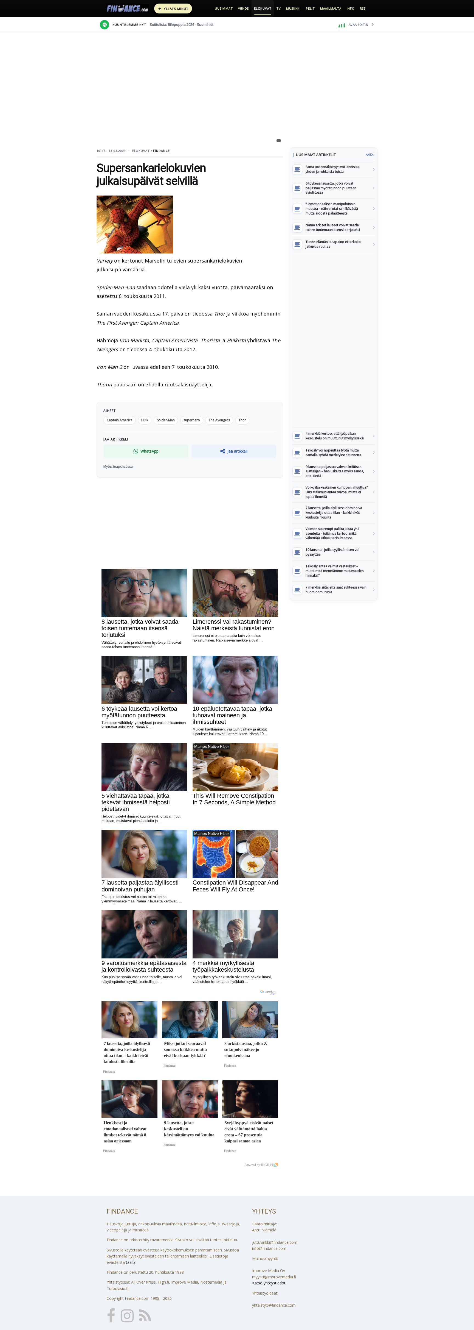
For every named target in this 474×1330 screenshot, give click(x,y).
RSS (363, 8)
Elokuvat (262, 8)
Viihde (243, 8)
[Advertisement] (333, 340)
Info (351, 8)
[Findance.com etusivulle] (127, 8)
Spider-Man (166, 420)
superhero (192, 420)
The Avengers (219, 420)
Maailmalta (331, 8)
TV (278, 8)
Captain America (119, 420)
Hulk (144, 420)
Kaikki (370, 154)
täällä (131, 1262)
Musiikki (293, 8)
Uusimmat (224, 8)
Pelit (310, 8)
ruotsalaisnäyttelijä (188, 384)
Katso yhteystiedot (269, 1283)
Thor (242, 420)
